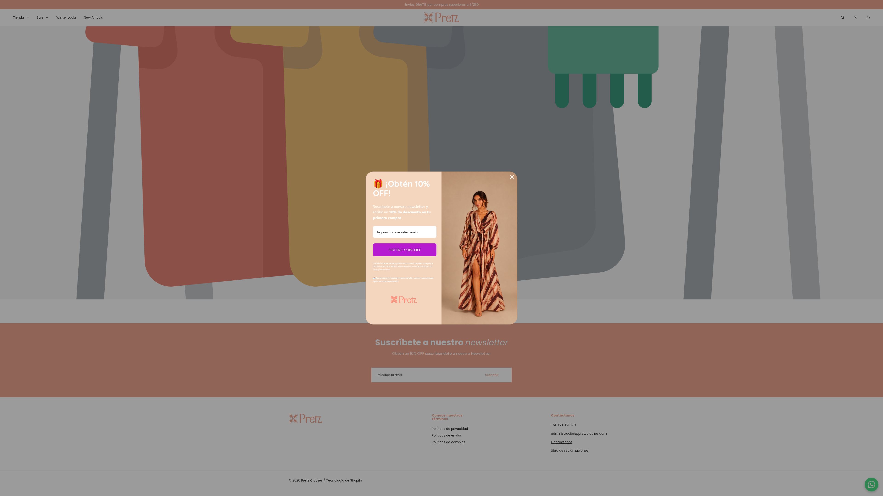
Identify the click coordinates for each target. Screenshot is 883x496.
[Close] (511, 177)
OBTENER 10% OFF (405, 249)
